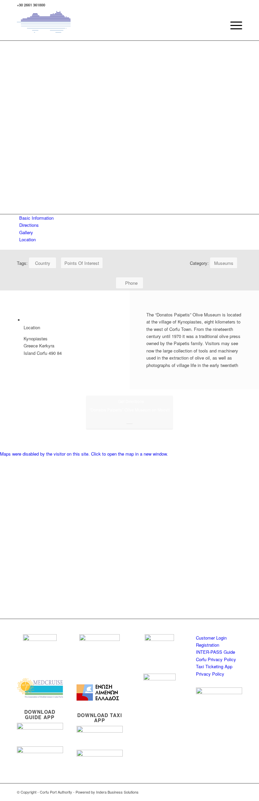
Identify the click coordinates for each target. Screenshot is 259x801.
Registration (207, 645)
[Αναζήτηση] (217, 25)
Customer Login (211, 638)
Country (42, 263)
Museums (223, 263)
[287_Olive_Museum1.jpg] (129, 446)
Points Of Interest (81, 263)
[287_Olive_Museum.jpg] (129, 439)
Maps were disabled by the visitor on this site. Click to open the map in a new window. (84, 454)
